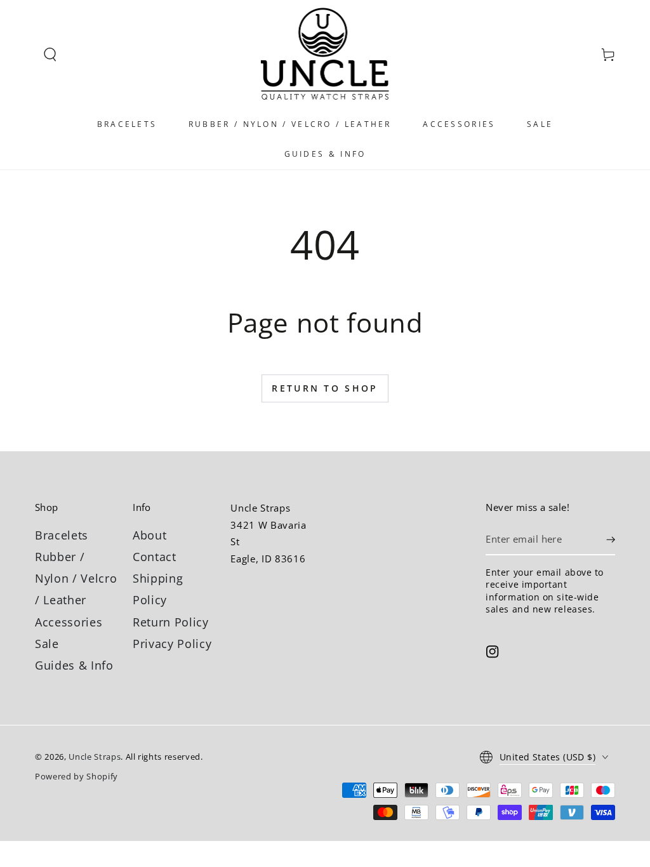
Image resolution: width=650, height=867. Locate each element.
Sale (47, 643)
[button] (50, 54)
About (149, 535)
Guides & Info (74, 665)
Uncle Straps (95, 756)
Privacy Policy (172, 643)
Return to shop (325, 388)
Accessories (68, 622)
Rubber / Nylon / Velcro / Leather (76, 578)
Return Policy (171, 622)
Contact (154, 556)
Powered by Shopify (76, 776)
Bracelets (61, 535)
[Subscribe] (610, 539)
